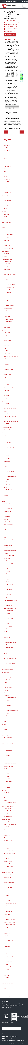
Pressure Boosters (8, 308)
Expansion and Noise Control (8, 143)
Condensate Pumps (8, 369)
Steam (7, 205)
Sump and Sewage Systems (10, 274)
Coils (7, 964)
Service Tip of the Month (7, 669)
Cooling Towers (7, 534)
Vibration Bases (7, 150)
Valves (3, 227)
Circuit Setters (9, 234)
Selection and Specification (10, 550)
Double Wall (8, 263)
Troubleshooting (5, 214)
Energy (5, 176)
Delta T (7, 350)
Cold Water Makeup (8, 874)
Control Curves (9, 563)
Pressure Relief (7, 243)
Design (7, 579)
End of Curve (9, 605)
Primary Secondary (8, 532)
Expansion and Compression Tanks (11, 356)
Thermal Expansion (8, 413)
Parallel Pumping (7, 511)
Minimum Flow (9, 571)
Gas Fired (6, 466)
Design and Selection (8, 795)
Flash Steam (6, 403)
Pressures (8, 900)
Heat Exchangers (7, 166)
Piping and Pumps (8, 861)
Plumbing (6, 168)
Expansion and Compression (10, 408)
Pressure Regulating (8, 248)
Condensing (6, 437)
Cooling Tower (5, 735)
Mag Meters (6, 253)
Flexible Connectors (8, 147)
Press (3, 870)
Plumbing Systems (8, 816)
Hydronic (8, 832)
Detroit (10, 1040)
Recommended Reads (6, 222)
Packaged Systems (10, 287)
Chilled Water (7, 514)
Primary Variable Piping (9, 882)
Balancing (8, 218)
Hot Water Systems (8, 319)
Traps (5, 366)
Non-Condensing (7, 687)
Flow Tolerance (9, 647)
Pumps (5, 158)
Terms (7, 969)
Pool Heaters (7, 314)
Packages (6, 358)
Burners (5, 685)
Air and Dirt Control (6, 819)
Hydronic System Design (7, 872)
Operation (8, 442)
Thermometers (7, 192)
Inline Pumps (9, 626)
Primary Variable (7, 340)
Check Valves (7, 245)
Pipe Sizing (8, 292)
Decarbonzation (7, 343)
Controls (6, 690)
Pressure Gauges (8, 190)
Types (7, 621)
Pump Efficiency (9, 184)
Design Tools (7, 266)
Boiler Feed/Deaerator (9, 379)
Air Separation (7, 835)
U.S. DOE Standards (8, 181)
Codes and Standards (6, 164)
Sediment (8, 784)
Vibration (6, 917)
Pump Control (9, 589)
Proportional (6, 985)
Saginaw (22, 1040)
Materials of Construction (11, 440)
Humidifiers (6, 392)
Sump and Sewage (8, 576)
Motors (3, 651)
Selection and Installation (9, 853)
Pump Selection (9, 276)
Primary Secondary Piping (9, 337)
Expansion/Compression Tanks (11, 893)
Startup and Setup (8, 429)
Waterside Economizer (9, 761)
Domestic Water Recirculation (10, 298)
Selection (8, 445)
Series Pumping (7, 521)
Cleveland (4, 1040)
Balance (5, 229)
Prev (6, 132)
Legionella (6, 464)
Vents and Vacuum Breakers (10, 824)
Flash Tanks (6, 372)
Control (7, 384)
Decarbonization (7, 316)
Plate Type (6, 768)
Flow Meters (6, 160)
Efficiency (8, 613)
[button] (24, 5)
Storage (7, 455)
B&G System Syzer (10, 980)
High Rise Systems (10, 305)
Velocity (8, 757)
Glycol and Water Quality (7, 743)
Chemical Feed (7, 842)
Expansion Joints (7, 145)
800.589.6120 (9, 1022)
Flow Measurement (6, 251)
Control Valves (7, 353)
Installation (8, 542)
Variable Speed (7, 558)
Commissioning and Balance (10, 642)
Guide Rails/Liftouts (10, 284)
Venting (5, 435)
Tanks (7, 310)
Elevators (6, 171)
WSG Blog (4, 225)
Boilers (3, 674)
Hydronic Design (5, 335)
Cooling (5, 948)
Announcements (5, 672)
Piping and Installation (9, 387)
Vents (5, 377)
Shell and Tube (7, 748)
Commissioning (7, 677)
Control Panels (7, 332)
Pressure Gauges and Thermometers (10, 187)
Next (22, 132)
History (7, 897)
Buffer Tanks (9, 887)
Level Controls (9, 282)
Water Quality (9, 324)
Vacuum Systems (7, 374)
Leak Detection (7, 272)
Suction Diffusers (8, 237)
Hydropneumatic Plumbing (10, 416)
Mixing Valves (7, 269)
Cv (6, 930)
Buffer (5, 411)
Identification (7, 503)
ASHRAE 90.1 (7, 179)
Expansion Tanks (9, 940)
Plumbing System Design (7, 259)
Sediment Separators (10, 810)
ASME (5, 174)
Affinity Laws (7, 516)
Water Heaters (9, 321)
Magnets (6, 837)
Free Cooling (9, 781)
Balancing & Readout (8, 524)
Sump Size (8, 279)
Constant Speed (7, 506)
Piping (5, 740)
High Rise (8, 423)
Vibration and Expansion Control (9, 195)
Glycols (7, 895)
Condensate (6, 364)
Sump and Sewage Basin (9, 406)
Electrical (4, 330)
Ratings (5, 682)
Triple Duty (6, 240)
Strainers (4, 211)
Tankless (8, 453)
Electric (5, 487)
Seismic (5, 152)
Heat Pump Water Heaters (10, 484)
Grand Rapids (15, 1040)
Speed (5, 526)
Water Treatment (8, 737)
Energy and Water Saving (9, 850)
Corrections (8, 634)
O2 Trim (8, 679)
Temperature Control (11, 884)
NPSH (5, 529)
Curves (7, 623)
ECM (5, 537)
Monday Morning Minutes (7, 667)
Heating (5, 348)
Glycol (5, 631)
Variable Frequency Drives (7, 427)
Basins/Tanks (9, 289)
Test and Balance (5, 156)
